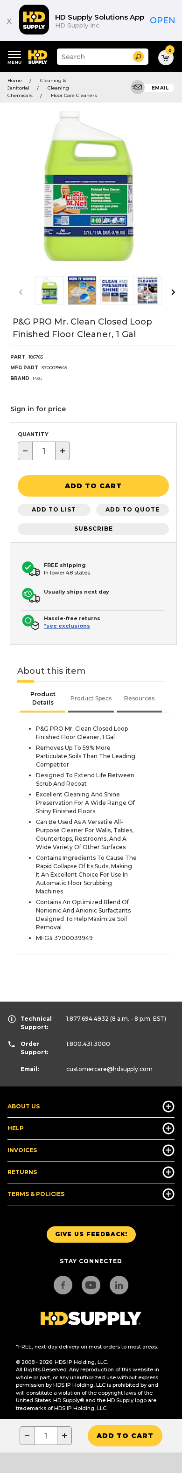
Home (14, 80)
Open (162, 20)
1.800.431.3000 (88, 1043)
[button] (138, 56)
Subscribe (93, 528)
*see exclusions (67, 625)
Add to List (54, 509)
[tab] (42, 699)
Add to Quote (132, 509)
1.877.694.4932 (87, 1018)
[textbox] (44, 451)
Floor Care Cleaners (74, 95)
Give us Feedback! (91, 1234)
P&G (37, 378)
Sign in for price (38, 409)
